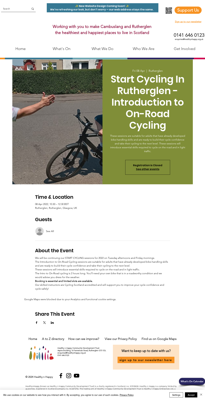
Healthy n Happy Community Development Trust (78, 348)
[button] (192, 381)
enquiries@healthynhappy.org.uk (189, 39)
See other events (147, 169)
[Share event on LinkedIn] (52, 322)
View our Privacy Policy (121, 339)
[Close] (201, 394)
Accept (191, 394)
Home (33, 339)
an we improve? (88, 339)
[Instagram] (68, 375)
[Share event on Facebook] (36, 322)
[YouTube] (76, 375)
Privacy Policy (127, 394)
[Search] (33, 9)
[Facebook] (60, 375)
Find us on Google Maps (159, 339)
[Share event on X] (44, 322)
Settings (176, 394)
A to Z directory (53, 339)
